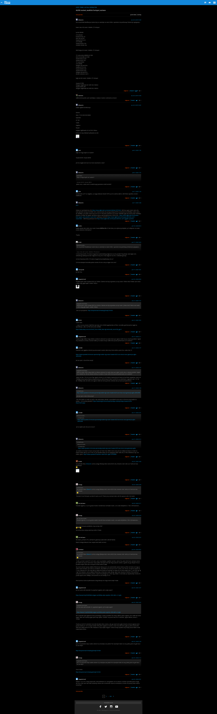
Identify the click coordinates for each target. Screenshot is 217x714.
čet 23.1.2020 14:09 (136, 461)
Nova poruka (79, 14)
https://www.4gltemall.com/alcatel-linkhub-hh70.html (106, 210)
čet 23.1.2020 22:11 (136, 503)
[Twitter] (105, 706)
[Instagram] (111, 706)
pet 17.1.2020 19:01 (136, 269)
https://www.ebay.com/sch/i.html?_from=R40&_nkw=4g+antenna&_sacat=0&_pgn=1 (99, 329)
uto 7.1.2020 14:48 (136, 202)
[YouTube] (116, 706)
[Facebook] (100, 706)
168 (110, 696)
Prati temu (133, 14)
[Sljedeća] (113, 696)
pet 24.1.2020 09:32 (136, 549)
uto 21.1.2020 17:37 (136, 300)
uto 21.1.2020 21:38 (136, 388)
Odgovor (126, 91)
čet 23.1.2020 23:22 (136, 537)
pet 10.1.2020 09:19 (136, 226)
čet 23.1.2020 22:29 (136, 515)
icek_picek (81, 269)
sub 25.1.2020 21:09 (136, 641)
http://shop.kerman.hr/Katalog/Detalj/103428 (88, 650)
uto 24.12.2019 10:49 (136, 20)
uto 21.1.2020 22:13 (136, 439)
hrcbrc (80, 226)
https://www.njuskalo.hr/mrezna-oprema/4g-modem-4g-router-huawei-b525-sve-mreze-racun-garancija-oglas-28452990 (108, 393)
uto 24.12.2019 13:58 (136, 95)
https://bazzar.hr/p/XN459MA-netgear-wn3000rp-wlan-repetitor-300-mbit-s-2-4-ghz (98, 595)
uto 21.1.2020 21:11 (136, 336)
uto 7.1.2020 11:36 (136, 191)
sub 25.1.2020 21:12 (136, 657)
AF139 (79, 320)
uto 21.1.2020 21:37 (136, 348)
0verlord (80, 95)
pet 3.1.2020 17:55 (136, 172)
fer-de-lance (81, 503)
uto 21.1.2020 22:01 (136, 412)
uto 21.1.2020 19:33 (136, 320)
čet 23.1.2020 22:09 (136, 484)
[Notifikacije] (205, 2)
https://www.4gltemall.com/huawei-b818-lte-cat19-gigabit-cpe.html (115, 218)
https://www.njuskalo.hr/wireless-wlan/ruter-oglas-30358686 (99, 454)
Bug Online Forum (7, 2)
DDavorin (80, 20)
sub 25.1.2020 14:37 (136, 587)
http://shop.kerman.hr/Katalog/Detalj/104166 (100, 310)
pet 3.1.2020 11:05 (136, 150)
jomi (79, 150)
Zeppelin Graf (82, 279)
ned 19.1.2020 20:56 (136, 279)
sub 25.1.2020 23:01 (136, 679)
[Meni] (214, 2)
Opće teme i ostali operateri (86, 7)
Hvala (132, 91)
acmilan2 (80, 549)
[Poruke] (210, 2)
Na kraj (139, 14)
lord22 (80, 461)
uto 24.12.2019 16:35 (136, 105)
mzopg (80, 484)
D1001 (80, 242)
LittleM (80, 348)
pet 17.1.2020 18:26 (136, 242)
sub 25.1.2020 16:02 (136, 602)
